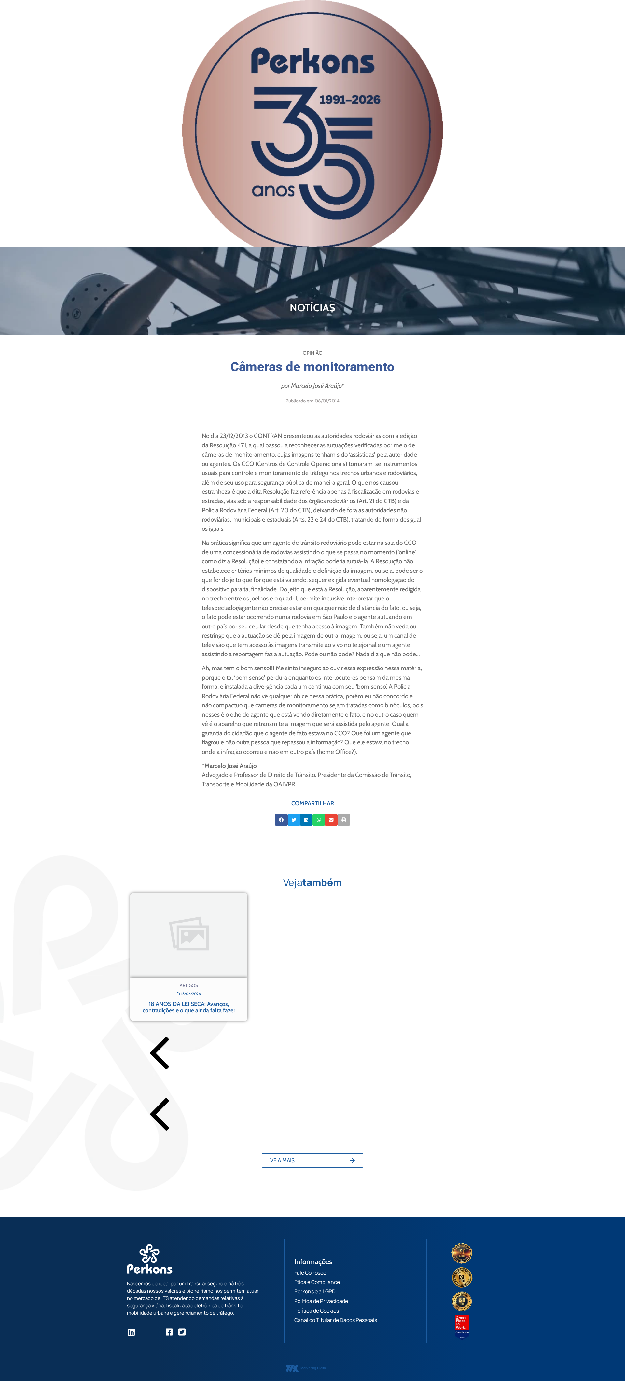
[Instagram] (144, 1332)
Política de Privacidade (321, 1300)
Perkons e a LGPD (315, 1291)
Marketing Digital (313, 1368)
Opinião (313, 353)
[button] (281, 820)
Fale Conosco (310, 1272)
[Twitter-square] (182, 1332)
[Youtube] (156, 1332)
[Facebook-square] (169, 1332)
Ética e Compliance (317, 1282)
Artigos (189, 985)
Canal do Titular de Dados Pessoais (335, 1320)
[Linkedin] (131, 1332)
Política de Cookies (316, 1310)
